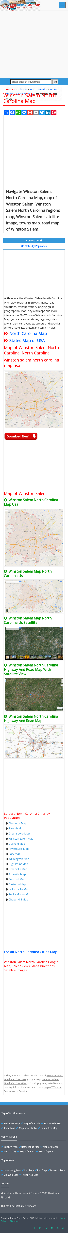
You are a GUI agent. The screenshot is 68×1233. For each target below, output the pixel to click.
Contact (5, 1183)
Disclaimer (14, 1221)
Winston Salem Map (21, 838)
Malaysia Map (10, 1174)
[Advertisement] (34, 44)
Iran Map (29, 1170)
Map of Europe (9, 1136)
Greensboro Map (19, 833)
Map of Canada (32, 1123)
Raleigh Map (16, 828)
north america (39, 89)
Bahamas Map (12, 1123)
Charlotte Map (18, 823)
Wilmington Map (19, 859)
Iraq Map (42, 1170)
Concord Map (17, 879)
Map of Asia (7, 1160)
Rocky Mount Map (20, 894)
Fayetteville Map (19, 849)
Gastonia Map (17, 884)
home (23, 89)
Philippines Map (30, 1174)
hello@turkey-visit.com (24, 1205)
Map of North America (13, 1113)
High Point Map (18, 864)
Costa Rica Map (49, 1128)
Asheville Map (17, 874)
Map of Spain (46, 1151)
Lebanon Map (57, 1170)
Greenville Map (18, 869)
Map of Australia (28, 1128)
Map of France (50, 1146)
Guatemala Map (52, 1123)
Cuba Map (9, 1128)
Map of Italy (9, 1151)
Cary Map (14, 854)
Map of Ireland (27, 1151)
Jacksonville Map (19, 889)
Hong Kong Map (12, 1170)
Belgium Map (10, 1146)
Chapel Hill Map (18, 899)
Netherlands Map (30, 1146)
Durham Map (17, 843)
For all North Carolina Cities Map (30, 952)
